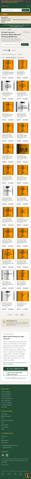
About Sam (4, 407)
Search (24, 10)
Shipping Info (4, 440)
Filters (7, 50)
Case (2, 422)
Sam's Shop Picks (6, 400)
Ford (2, 418)
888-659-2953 (7, 447)
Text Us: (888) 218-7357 (16, 369)
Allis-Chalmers (5, 427)
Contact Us (4, 436)
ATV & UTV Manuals (6, 402)
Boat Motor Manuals (6, 405)
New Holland (4, 425)
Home (4, 29)
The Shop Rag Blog (6, 398)
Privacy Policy (3, 474)
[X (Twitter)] (7, 455)
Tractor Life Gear (5, 396)
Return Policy (4, 442)
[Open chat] (27, 475)
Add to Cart (9, 64)
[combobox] (15, 10)
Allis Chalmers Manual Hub (20, 19)
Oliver (2, 429)
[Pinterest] (2, 455)
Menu (5, 14)
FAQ (2, 438)
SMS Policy (15, 474)
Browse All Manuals (6, 394)
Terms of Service (9, 474)
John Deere (4, 414)
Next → (23, 314)
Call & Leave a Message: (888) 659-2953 (14, 373)
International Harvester (7, 420)
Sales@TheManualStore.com (10, 445)
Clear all (14, 50)
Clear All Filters (20, 57)
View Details (10, 77)
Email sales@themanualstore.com (16, 378)
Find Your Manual (5, 391)
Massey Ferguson (6, 416)
